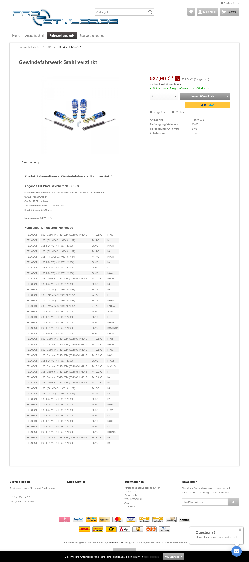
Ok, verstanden (173, 556)
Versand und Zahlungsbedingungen (142, 487)
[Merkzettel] (191, 12)
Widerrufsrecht (131, 491)
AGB (126, 502)
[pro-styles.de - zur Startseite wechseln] (66, 17)
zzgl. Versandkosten (171, 83)
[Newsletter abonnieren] (233, 502)
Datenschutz (130, 495)
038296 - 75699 (22, 496)
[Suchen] (150, 12)
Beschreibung (30, 162)
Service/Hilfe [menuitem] (230, 3)
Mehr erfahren (151, 556)
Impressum (129, 506)
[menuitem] (124, 12)
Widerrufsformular (133, 498)
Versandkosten (116, 542)
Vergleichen (160, 112)
